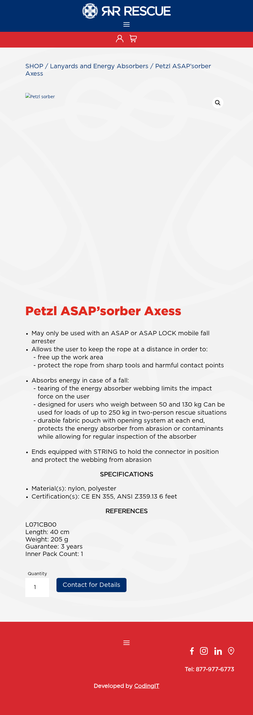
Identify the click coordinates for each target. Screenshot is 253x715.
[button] (217, 102)
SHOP (34, 66)
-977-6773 (220, 669)
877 (201, 669)
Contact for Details (91, 585)
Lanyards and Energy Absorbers (99, 66)
